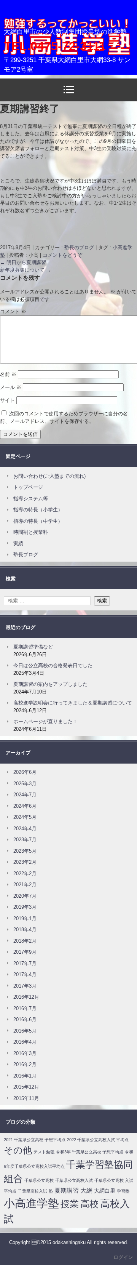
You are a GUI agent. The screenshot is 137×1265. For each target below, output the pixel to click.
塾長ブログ (25, 554)
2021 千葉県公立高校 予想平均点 (34, 1139)
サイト (7, 400)
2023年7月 (25, 839)
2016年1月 (25, 1076)
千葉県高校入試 (32, 1191)
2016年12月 (26, 997)
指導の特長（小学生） (38, 509)
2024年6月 (25, 806)
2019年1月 (25, 918)
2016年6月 (25, 1019)
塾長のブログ (79, 247)
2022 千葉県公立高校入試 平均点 (98, 1139)
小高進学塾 (24, 32)
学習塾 (123, 1191)
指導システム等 (30, 498)
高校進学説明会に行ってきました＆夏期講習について (72, 703)
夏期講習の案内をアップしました (50, 684)
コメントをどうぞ (62, 255)
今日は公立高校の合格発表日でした (52, 665)
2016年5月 (25, 1031)
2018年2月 (25, 941)
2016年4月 (25, 1042)
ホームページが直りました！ (45, 721)
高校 (89, 1204)
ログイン (123, 1257)
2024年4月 (25, 828)
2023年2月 (25, 862)
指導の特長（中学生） (38, 521)
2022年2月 (25, 873)
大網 (86, 1190)
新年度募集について (25, 270)
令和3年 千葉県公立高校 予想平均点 (89, 1152)
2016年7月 (25, 1008)
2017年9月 (25, 952)
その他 (18, 1150)
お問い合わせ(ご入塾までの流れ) (49, 476)
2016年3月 (25, 1053)
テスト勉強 (43, 1152)
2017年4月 (25, 974)
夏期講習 (66, 1190)
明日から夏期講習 (23, 262)
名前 (8, 374)
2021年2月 (25, 884)
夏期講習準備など (33, 647)
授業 (70, 1204)
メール (10, 387)
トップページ (28, 487)
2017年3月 (25, 986)
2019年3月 (25, 907)
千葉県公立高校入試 (74, 1180)
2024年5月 (25, 817)
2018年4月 (25, 929)
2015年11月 (26, 1098)
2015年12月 (26, 1087)
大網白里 (104, 1191)
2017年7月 (25, 963)
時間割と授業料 (30, 532)
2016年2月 (25, 1064)
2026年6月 (25, 772)
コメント (13, 311)
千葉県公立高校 (39, 1180)
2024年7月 (25, 794)
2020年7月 (25, 896)
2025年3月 (25, 783)
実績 (18, 543)
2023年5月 (25, 851)
